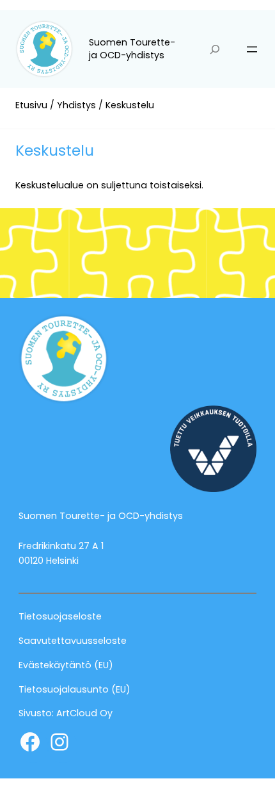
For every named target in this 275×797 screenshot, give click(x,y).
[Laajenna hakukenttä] (215, 49)
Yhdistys (76, 105)
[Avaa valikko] (252, 49)
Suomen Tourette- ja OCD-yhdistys (132, 49)
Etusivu (31, 105)
